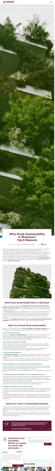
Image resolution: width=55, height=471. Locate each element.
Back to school (20, 244)
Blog (7, 6)
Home (4, 6)
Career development (26, 244)
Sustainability (32, 244)
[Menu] (51, 2)
